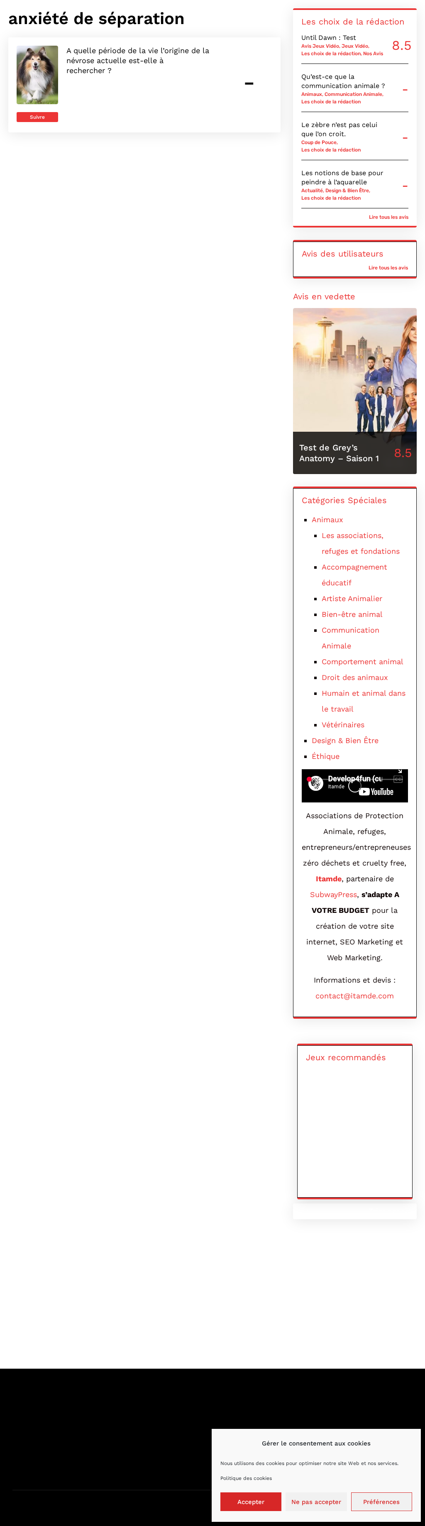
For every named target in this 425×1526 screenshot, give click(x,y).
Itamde (329, 878)
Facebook (328, 1406)
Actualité (312, 190)
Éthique (326, 756)
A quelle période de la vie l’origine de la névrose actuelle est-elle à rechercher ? (137, 60)
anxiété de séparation (96, 18)
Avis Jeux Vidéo (320, 46)
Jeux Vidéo (355, 46)
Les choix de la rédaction (331, 53)
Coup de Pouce (319, 142)
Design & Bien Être (347, 190)
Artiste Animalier (352, 598)
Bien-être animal (352, 614)
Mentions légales (139, 1436)
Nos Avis (373, 53)
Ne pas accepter (316, 1502)
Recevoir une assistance (51, 1421)
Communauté (34, 1466)
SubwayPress (333, 894)
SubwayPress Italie (142, 1466)
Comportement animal (362, 661)
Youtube (326, 1421)
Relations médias (40, 1436)
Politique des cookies (246, 1478)
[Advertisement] (212, 1298)
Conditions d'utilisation (50, 1451)
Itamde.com (66, 1505)
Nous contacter (37, 1406)
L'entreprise (131, 1406)
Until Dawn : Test (328, 38)
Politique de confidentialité (156, 1421)
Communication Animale (353, 94)
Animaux (311, 94)
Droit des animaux (355, 677)
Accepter (250, 1502)
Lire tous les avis (388, 217)
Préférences (381, 1502)
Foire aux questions (144, 1451)
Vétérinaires (343, 724)
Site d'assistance (239, 1421)
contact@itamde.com (354, 995)
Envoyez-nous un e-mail (251, 1406)
